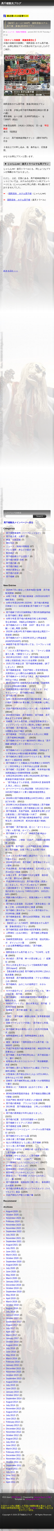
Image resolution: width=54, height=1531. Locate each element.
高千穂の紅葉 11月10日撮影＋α (21, 1119)
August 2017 (12, 1325)
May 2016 (10, 1355)
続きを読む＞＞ (10, 271)
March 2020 (11, 1278)
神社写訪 (10, 543)
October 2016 (12, 1342)
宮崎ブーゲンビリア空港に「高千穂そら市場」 (29, 1023)
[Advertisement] (27, 238)
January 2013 (12, 1425)
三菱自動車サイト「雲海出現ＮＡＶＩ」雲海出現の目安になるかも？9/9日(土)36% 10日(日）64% (27, 891)
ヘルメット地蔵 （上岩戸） (19, 1159)
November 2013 (13, 1408)
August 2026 (12, 1211)
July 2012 (10, 1442)
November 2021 (13, 1238)
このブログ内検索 (13, 513)
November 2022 (13, 1228)
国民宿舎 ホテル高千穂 (20, 193)
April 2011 (10, 1482)
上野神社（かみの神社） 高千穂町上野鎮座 (27, 933)
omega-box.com (32, 1499)
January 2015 (12, 1392)
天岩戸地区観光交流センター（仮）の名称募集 (28, 708)
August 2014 (12, 1402)
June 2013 (11, 1419)
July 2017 (10, 1328)
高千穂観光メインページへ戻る (18, 522)
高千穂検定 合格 (13, 1126)
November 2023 (13, 1225)
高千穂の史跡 (12, 573)
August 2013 (12, 1412)
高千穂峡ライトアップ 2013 (19, 1123)
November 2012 (13, 1432)
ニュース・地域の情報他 (16, 32)
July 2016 (10, 1348)
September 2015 (13, 1378)
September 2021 (13, 1241)
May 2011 (10, 1479)
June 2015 (11, 1388)
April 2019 (11, 1298)
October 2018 (12, 1305)
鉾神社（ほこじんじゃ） (17, 1166)
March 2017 (11, 1335)
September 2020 (13, 1261)
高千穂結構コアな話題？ (17, 556)
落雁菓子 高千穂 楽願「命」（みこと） (25, 1010)
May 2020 (10, 1275)
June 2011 (11, 1475)
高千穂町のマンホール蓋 (17, 1136)
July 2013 (10, 1415)
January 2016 (12, 1365)
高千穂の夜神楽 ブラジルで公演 (21, 1103)
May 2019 (10, 1295)
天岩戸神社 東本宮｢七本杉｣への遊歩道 (24, 1100)
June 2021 (11, 1251)
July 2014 (10, 1405)
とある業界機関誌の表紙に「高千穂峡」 (25, 946)
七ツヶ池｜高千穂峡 (15, 1146)
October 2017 (12, 1318)
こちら (33, 1508)
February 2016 (13, 1362)
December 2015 (13, 1368)
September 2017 (13, 1322)
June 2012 (11, 1445)
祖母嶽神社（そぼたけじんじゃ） (21, 1169)
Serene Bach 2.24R (42, 1497)
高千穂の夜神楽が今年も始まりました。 (25, 1113)
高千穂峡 (10, 576)
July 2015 (10, 1385)
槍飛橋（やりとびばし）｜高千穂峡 (23, 1156)
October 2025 (12, 1215)
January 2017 (12, 1338)
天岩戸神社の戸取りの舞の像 (19, 1195)
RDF (14, 1497)
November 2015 (13, 1372)
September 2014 (13, 1398)
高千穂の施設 (12, 566)
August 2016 (12, 1345)
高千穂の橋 (11, 563)
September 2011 (13, 1465)
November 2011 (13, 1459)
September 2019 (13, 1291)
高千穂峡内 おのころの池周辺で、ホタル (26, 984)
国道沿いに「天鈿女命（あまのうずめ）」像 (27, 1087)
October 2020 (12, 1258)
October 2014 (12, 1395)
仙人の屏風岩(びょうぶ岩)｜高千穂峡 (23, 1142)
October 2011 (12, 1462)
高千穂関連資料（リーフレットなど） (24, 533)
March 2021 (11, 1255)
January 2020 (12, 1281)
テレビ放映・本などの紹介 (18, 550)
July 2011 (10, 1472)
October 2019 (12, 1288)
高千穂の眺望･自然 (15, 560)
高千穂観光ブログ (12, 3)
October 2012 (12, 1435)
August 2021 (12, 1245)
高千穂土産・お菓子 (15, 536)
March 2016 (11, 1358)
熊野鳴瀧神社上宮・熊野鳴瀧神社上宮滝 (25, 1036)
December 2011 (13, 1455)
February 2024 (13, 1221)
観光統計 (10, 553)
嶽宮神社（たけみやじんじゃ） (20, 1172)
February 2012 (13, 1452)
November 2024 (13, 1218)
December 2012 (13, 1429)
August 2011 (12, 1469)
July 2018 (10, 1312)
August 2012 (12, 1439)
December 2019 (13, 1285)
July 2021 (10, 1248)
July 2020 (10, 1268)
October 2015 (12, 1375)
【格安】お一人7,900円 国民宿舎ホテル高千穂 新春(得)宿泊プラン (27, 25)
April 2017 (11, 1332)
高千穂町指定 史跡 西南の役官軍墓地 (23, 929)
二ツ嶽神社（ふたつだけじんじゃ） (23, 1162)
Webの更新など (13, 570)
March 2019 (11, 1301)
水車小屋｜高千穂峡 (15, 1139)
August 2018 (12, 1308)
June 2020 (11, 1271)
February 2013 (13, 1422)
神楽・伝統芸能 (13, 540)
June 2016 (11, 1352)
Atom (18, 1497)
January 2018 (12, 1315)
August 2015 (12, 1382)
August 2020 (12, 1265)
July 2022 (10, 1235)
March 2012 (11, 1449)
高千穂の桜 (11, 696)
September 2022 (13, 1231)
